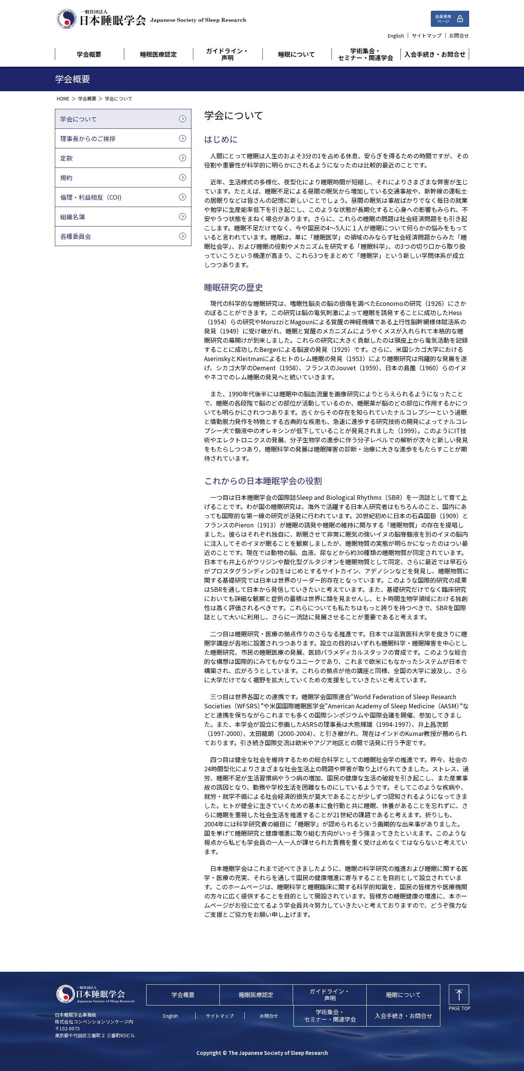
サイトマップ (427, 35)
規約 (66, 177)
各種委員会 (75, 236)
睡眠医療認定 (158, 54)
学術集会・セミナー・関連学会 (365, 54)
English (396, 35)
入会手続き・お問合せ (435, 54)
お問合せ (459, 35)
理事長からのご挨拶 (87, 138)
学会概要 (89, 54)
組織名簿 (72, 216)
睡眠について (296, 54)
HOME (63, 98)
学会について (78, 118)
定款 (66, 158)
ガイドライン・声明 (227, 54)
